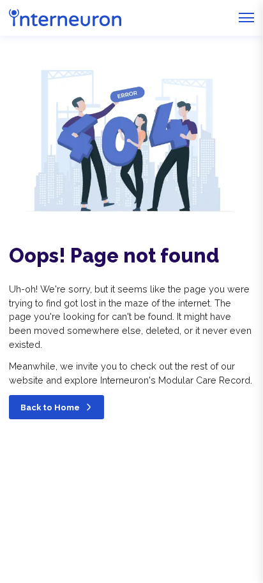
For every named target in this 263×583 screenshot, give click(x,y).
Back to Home (50, 407)
